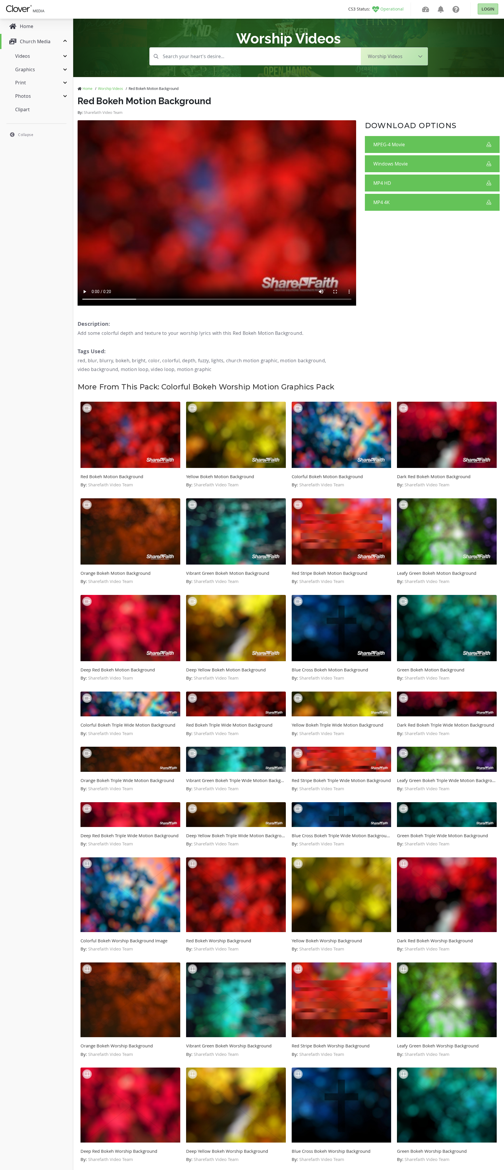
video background (98, 369)
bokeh (123, 360)
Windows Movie (390, 164)
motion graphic (194, 369)
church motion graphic (252, 360)
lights (217, 360)
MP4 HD (382, 183)
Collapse (25, 134)
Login (488, 9)
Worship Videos (110, 88)
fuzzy (203, 360)
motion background (302, 360)
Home (87, 88)
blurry (106, 360)
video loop (162, 369)
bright (139, 360)
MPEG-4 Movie (389, 144)
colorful (171, 360)
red (81, 360)
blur (92, 360)
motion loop (134, 369)
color (154, 360)
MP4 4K (381, 202)
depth (188, 360)
